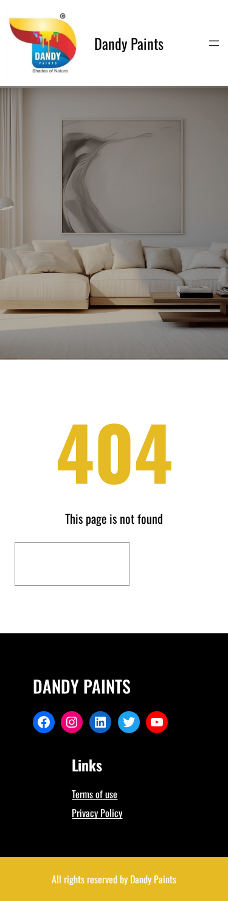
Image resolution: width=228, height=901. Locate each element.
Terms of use (94, 794)
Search (174, 564)
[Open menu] (214, 43)
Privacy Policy (97, 812)
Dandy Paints (129, 43)
